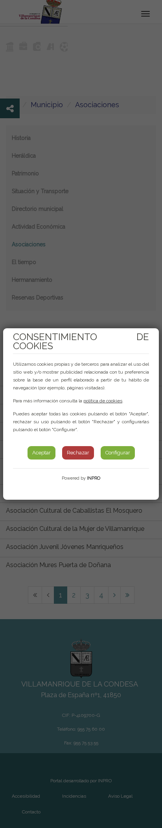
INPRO (93, 478)
